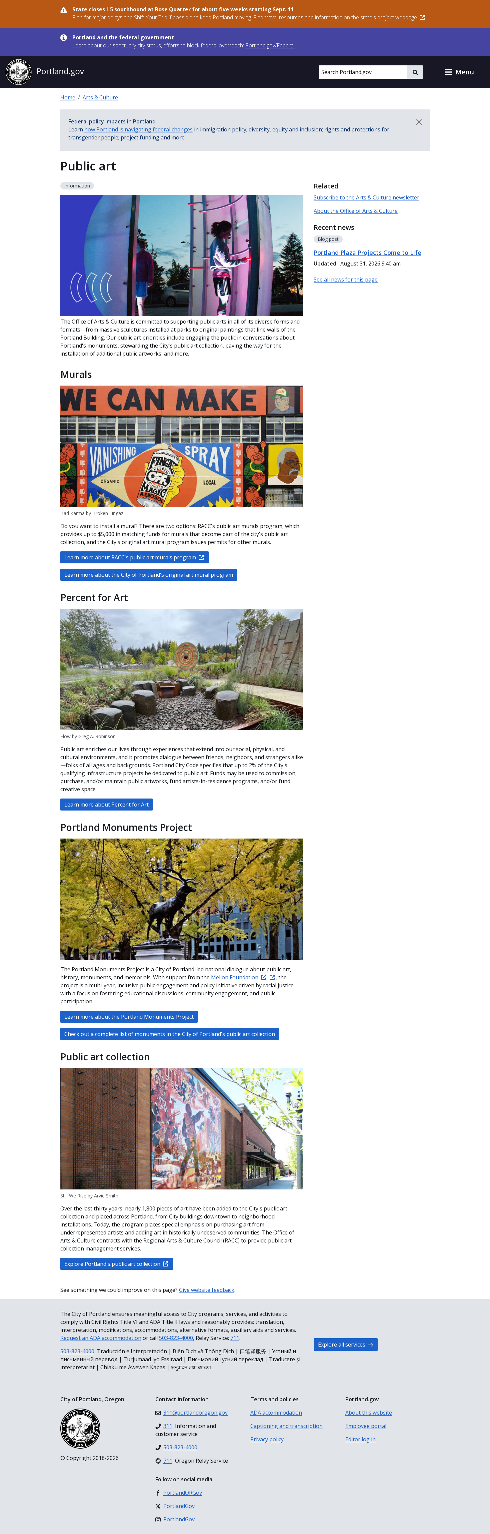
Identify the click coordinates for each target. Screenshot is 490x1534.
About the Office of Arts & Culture (356, 210)
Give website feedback (206, 1290)
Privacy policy (267, 1439)
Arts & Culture (100, 97)
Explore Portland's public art (112, 1263)
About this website (368, 1412)
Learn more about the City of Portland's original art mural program (148, 574)
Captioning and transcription (286, 1426)
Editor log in (360, 1439)
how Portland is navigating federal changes (138, 129)
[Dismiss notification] (419, 122)
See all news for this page (346, 279)
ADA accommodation (276, 1412)
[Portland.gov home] (44, 72)
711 (234, 1338)
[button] (459, 72)
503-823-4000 (176, 1338)
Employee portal (365, 1426)
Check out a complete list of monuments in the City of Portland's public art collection (169, 1034)
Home (67, 97)
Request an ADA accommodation (100, 1338)
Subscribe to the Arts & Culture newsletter (366, 197)
